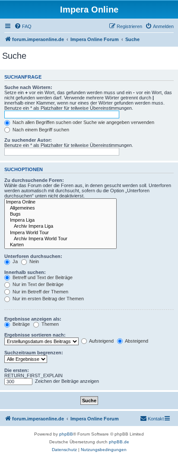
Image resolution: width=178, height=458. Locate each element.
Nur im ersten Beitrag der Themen (47, 298)
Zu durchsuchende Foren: (34, 180)
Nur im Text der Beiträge (37, 284)
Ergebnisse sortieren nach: (35, 334)
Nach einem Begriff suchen (40, 129)
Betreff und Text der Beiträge (42, 277)
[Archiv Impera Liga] (60, 226)
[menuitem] (23, 26)
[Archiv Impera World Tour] (60, 239)
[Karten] (60, 245)
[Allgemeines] (60, 208)
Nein (33, 261)
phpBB (66, 434)
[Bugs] (60, 214)
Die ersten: (16, 370)
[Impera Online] (60, 202)
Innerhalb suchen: (25, 272)
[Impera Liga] (60, 220)
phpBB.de (119, 441)
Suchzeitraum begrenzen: (33, 352)
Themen (49, 324)
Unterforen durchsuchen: (33, 256)
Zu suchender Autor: (28, 140)
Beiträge (20, 324)
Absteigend (136, 341)
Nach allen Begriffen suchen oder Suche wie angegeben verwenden (82, 122)
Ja (14, 261)
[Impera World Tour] (60, 233)
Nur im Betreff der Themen (39, 291)
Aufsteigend (101, 341)
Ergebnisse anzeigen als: (32, 318)
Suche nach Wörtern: (28, 87)
